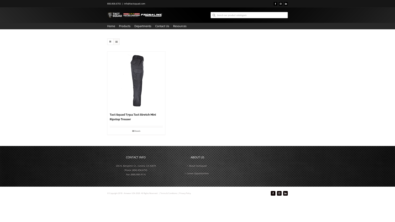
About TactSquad (198, 165)
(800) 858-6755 (139, 170)
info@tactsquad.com (134, 3)
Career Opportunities (198, 173)
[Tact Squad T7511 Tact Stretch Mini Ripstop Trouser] (136, 80)
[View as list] (116, 42)
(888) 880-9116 (138, 174)
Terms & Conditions (168, 193)
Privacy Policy (185, 193)
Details (137, 131)
